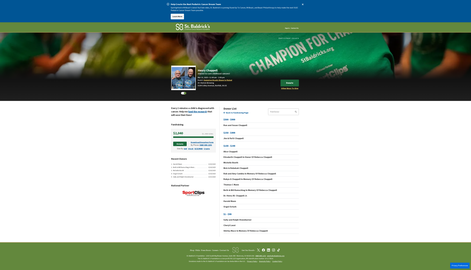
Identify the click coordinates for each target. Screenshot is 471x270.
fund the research (197, 111)
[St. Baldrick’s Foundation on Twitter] (258, 250)
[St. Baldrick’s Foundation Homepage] (192, 27)
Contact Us (295, 28)
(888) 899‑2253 (260, 256)
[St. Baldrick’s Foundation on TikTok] (278, 250)
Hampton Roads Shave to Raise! (218, 80)
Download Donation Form (202, 142)
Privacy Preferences (460, 265)
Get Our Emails (248, 250)
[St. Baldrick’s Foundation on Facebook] (263, 250)
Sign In (287, 28)
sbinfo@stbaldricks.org (275, 256)
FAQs (197, 250)
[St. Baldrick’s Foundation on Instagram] (273, 250)
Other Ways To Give (289, 88)
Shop (192, 250)
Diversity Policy (264, 261)
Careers (215, 250)
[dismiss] (302, 4)
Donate (289, 82)
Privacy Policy (252, 261)
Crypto (207, 148)
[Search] (296, 112)
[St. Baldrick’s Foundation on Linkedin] (268, 250)
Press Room (206, 250)
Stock (190, 148)
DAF (185, 148)
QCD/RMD (198, 148)
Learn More (177, 16)
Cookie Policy (277, 261)
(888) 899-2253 (205, 145)
